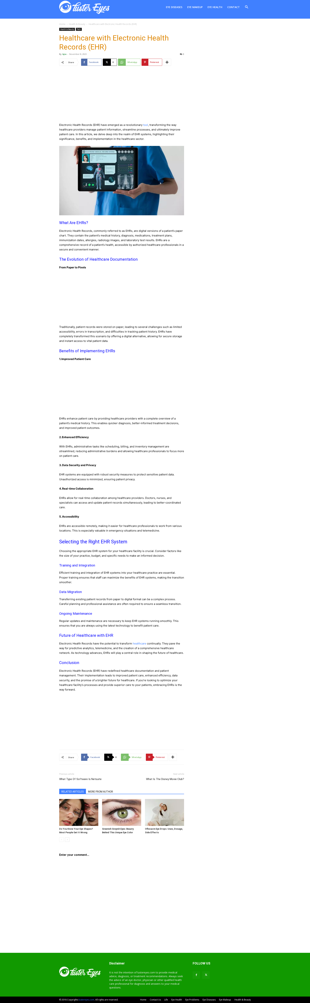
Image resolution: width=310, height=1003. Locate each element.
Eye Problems (192, 999)
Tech (79, 29)
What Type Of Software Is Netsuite (80, 779)
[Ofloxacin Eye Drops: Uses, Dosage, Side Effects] (164, 812)
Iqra (64, 54)
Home (62, 24)
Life (166, 999)
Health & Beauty (77, 24)
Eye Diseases (174, 7)
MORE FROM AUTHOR (100, 791)
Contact (233, 7)
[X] (206, 975)
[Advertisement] (121, 97)
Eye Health (215, 7)
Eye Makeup (195, 7)
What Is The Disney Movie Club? (165, 779)
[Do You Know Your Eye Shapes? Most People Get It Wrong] (78, 812)
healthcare (139, 643)
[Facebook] (196, 975)
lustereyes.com (86, 999)
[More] (167, 62)
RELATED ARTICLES (72, 791)
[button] (246, 7)
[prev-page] (61, 839)
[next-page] (67, 839)
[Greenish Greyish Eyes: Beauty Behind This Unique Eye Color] (121, 812)
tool (145, 125)
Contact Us (155, 999)
